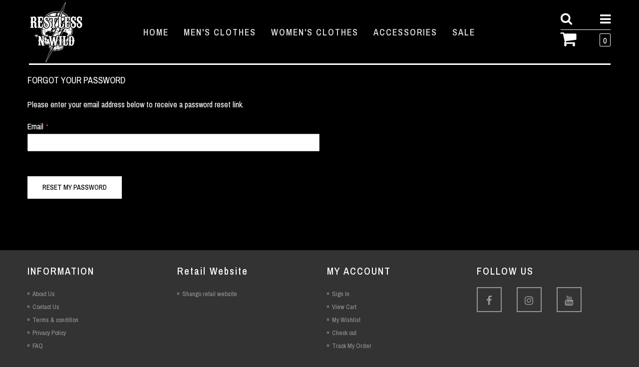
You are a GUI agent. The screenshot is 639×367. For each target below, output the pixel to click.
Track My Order (351, 346)
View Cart (344, 307)
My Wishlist (346, 320)
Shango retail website (209, 294)
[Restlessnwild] (77, 32)
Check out (344, 333)
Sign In (340, 294)
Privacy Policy (49, 333)
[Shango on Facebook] (489, 299)
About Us (43, 294)
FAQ (37, 346)
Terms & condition (55, 320)
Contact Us (45, 307)
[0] (572, 37)
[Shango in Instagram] (529, 299)
